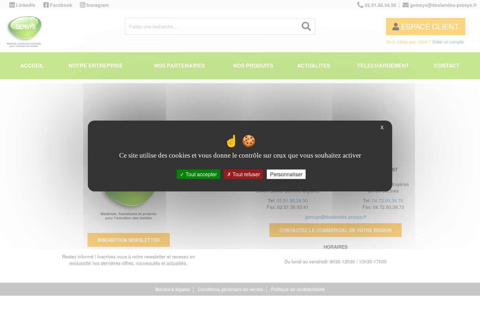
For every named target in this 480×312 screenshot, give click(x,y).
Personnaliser (286, 174)
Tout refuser (245, 174)
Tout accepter (200, 174)
